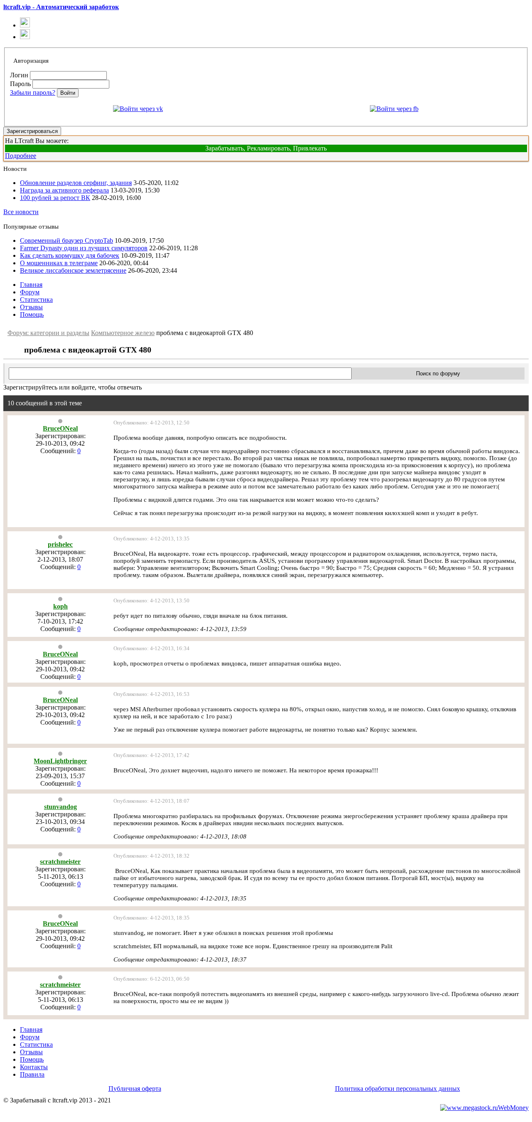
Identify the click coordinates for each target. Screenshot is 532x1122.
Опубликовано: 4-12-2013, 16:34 (151, 648)
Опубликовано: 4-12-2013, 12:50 (151, 422)
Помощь (32, 314)
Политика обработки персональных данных (397, 1088)
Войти (67, 93)
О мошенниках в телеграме (59, 262)
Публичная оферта (134, 1088)
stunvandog (60, 806)
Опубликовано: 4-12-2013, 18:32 (151, 856)
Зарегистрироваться (32, 131)
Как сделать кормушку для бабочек (69, 255)
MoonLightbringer (60, 760)
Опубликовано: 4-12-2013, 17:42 (151, 755)
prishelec (60, 544)
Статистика (36, 299)
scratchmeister (60, 861)
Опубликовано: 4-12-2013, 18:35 (151, 918)
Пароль (20, 83)
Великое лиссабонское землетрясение (73, 270)
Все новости (21, 211)
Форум (29, 292)
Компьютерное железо (123, 332)
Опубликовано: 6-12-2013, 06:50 (151, 979)
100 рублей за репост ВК (55, 197)
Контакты (34, 1066)
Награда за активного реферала (64, 190)
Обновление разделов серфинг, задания (76, 182)
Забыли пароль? (32, 92)
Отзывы (31, 307)
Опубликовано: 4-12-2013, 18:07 (151, 801)
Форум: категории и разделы (48, 332)
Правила (32, 1074)
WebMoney (513, 1107)
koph (60, 606)
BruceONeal (60, 428)
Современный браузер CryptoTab (66, 240)
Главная (31, 284)
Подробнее (20, 155)
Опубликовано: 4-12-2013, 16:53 (151, 694)
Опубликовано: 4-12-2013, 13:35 (151, 538)
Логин (19, 75)
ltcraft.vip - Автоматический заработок (61, 6)
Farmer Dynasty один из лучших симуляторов (84, 248)
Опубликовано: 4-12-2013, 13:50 (151, 600)
